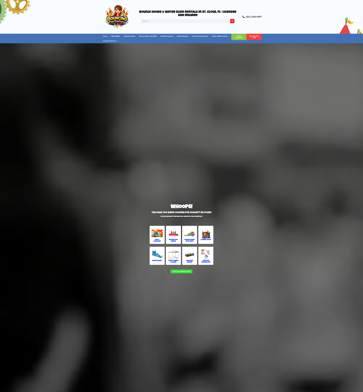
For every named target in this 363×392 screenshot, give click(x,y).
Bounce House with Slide (148, 36)
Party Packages (182, 36)
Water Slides (115, 36)
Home (105, 36)
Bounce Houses (129, 36)
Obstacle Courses (166, 36)
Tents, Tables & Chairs (220, 36)
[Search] (232, 21)
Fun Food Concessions (200, 36)
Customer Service (109, 41)
